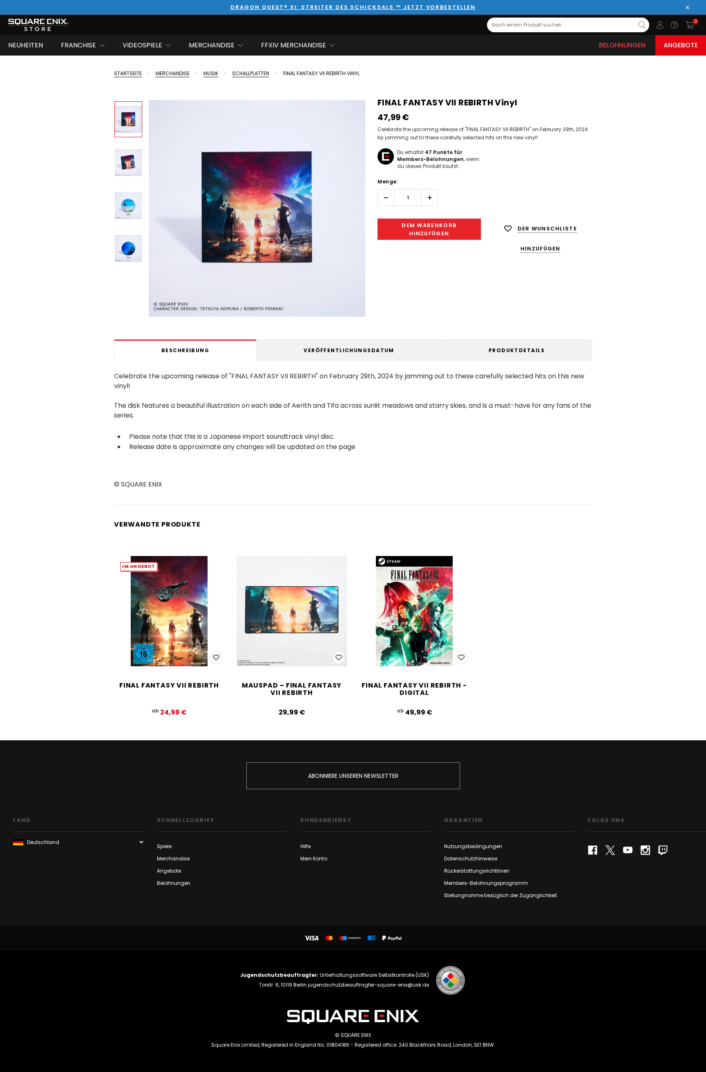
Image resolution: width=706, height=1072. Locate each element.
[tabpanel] (353, 429)
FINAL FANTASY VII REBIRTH (169, 685)
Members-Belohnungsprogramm (486, 883)
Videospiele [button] (142, 45)
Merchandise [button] (212, 45)
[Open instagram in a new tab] (645, 850)
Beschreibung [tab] (185, 350)
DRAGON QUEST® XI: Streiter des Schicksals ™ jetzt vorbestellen (353, 7)
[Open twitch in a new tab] (663, 850)
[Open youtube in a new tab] (628, 850)
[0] (690, 25)
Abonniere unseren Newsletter (353, 776)
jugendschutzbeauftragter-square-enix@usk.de (368, 984)
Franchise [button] (78, 45)
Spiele (164, 846)
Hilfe (305, 846)
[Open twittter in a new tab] (610, 850)
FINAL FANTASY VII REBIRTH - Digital (414, 689)
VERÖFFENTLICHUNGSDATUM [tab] (349, 350)
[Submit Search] (642, 25)
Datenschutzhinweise (470, 858)
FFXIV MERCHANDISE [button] (293, 45)
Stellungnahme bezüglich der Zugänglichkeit (500, 895)
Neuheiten (25, 45)
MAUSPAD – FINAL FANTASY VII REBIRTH (292, 689)
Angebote (681, 45)
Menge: (388, 181)
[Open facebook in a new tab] (593, 850)
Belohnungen (622, 45)
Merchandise (173, 858)
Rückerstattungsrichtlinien (476, 870)
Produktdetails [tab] (517, 350)
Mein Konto (313, 858)
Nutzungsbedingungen (473, 846)
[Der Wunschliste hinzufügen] (216, 657)
